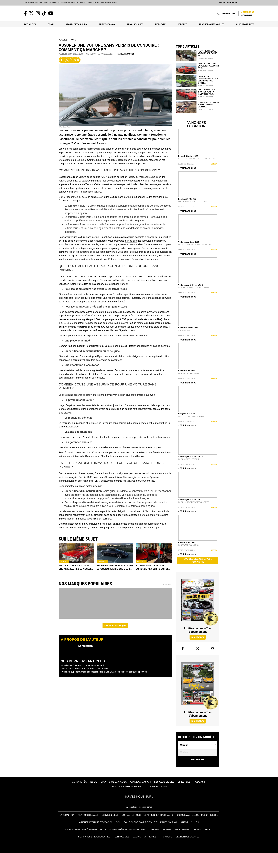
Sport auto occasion (96, 3)
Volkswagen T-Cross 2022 (190, 285)
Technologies (121, 837)
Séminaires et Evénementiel (94, 837)
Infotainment (182, 829)
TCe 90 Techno (184, 330)
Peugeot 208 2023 (186, 413)
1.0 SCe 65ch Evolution (188, 373)
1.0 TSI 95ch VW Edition (188, 459)
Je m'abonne (247, 13)
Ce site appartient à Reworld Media (85, 829)
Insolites (64, 561)
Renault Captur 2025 (188, 156)
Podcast (182, 24)
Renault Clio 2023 (186, 371)
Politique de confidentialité (140, 822)
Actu (73, 40)
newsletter (228, 13)
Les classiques (135, 24)
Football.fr (65, 3)
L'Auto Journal (169, 822)
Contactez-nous (131, 815)
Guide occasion (107, 24)
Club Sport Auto (245, 24)
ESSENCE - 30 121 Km (186, 550)
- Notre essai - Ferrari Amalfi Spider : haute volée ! (84, 668)
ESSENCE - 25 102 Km (186, 293)
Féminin (167, 829)
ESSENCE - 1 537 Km (186, 164)
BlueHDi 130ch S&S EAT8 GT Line (192, 202)
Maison (197, 829)
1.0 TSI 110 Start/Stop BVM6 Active (193, 502)
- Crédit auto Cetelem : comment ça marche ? (82, 665)
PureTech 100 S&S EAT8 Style (191, 416)
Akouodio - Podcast (78, 3)
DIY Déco (167, 837)
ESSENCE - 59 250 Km (186, 507)
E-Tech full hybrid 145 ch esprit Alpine (196, 159)
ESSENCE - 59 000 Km (186, 250)
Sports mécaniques (76, 24)
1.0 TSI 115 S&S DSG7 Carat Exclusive (194, 245)
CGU (118, 822)
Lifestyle (160, 24)
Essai (51, 24)
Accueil (63, 40)
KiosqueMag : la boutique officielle (197, 815)
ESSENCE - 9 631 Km (186, 421)
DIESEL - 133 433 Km (186, 207)
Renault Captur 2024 (188, 328)
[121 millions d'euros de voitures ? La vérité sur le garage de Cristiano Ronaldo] (154, 553)
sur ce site (131, 240)
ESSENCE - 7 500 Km (186, 464)
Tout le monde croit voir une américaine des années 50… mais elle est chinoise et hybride (76, 567)
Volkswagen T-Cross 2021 (190, 499)
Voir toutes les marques (115, 625)
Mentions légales (88, 815)
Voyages (154, 829)
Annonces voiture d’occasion (95, 822)
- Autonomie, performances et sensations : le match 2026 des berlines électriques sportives (104, 671)
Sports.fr (55, 3)
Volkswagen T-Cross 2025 (190, 456)
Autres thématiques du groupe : (127, 829)
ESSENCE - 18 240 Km (186, 336)
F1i (36, 3)
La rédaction (128, 54)
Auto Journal (29, 3)
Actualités (30, 24)
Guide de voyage (111, 3)
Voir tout (167, 585)
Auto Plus (186, 822)
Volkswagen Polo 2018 (188, 242)
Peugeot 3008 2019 (187, 199)
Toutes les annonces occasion (197, 560)
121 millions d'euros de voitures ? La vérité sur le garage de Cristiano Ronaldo (152, 567)
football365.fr (45, 3)
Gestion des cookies (187, 837)
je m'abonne (197, 637)
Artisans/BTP (152, 837)
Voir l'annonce (187, 167)
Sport (208, 829)
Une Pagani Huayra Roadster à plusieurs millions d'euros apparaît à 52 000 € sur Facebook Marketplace (115, 567)
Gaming (137, 837)
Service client (110, 815)
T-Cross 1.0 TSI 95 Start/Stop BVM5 (193, 288)
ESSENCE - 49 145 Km (186, 378)
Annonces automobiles (211, 24)
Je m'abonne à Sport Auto (158, 815)
